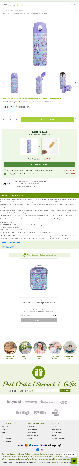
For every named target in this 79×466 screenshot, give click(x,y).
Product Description (12, 195)
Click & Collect (7, 438)
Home (3, 13)
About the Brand (11, 242)
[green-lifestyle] (64, 402)
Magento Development (58, 462)
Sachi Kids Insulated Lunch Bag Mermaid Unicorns (38, 303)
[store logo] (15, 5)
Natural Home (31, 432)
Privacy (54, 435)
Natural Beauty (32, 429)
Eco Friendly (31, 426)
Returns (4, 432)
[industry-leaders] (56, 412)
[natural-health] (23, 412)
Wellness (30, 438)
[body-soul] (14, 402)
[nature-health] (39, 412)
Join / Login (66, 5)
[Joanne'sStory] (40, 347)
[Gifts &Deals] (25, 347)
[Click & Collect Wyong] (55, 347)
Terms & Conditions (58, 438)
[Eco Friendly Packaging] (10, 347)
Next (75, 83)
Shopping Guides (32, 435)
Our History (56, 426)
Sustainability (56, 429)
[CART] (75, 5)
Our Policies (8, 247)
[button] (41, 299)
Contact (4, 435)
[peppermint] (47, 402)
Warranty (5, 429)
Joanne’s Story (57, 432)
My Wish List (71, 5)
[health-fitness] (31, 402)
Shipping (5, 426)
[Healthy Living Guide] (69, 347)
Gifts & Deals (6, 441)
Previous (3, 83)
